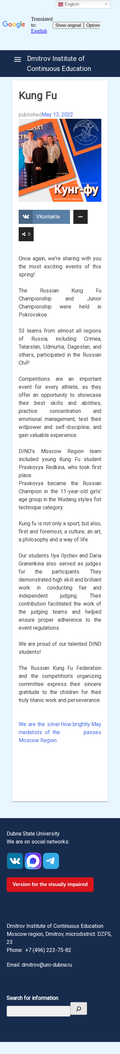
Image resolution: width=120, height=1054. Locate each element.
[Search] (78, 1008)
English (71, 4)
